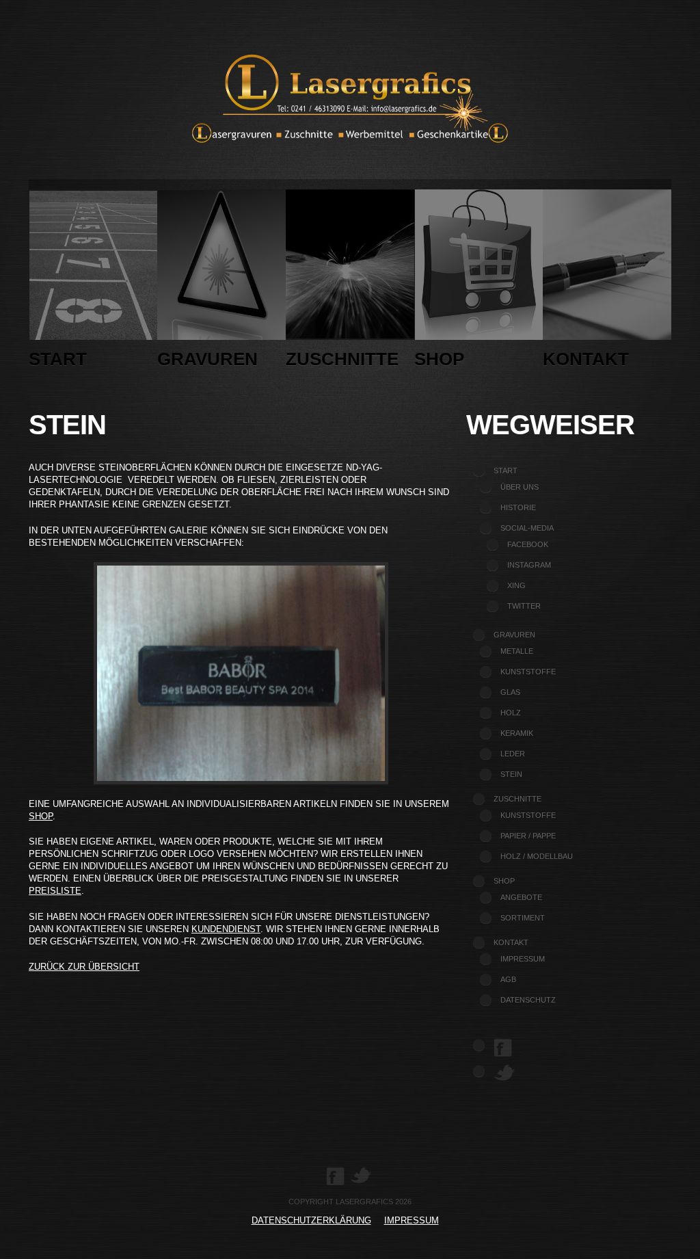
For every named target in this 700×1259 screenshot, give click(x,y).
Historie (518, 507)
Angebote (521, 897)
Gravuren (207, 359)
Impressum (522, 959)
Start (58, 359)
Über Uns (519, 487)
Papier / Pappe (528, 836)
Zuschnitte (342, 359)
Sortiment (522, 918)
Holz (510, 712)
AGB (508, 979)
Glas (510, 692)
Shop (439, 359)
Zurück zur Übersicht (84, 967)
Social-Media (527, 528)
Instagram (529, 565)
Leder (512, 754)
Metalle (516, 651)
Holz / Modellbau (536, 856)
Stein (511, 774)
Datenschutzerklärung (311, 1220)
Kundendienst (225, 929)
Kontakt (586, 359)
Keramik (516, 733)
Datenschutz (528, 1000)
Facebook (527, 544)
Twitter (524, 606)
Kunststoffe (528, 671)
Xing (516, 585)
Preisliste (55, 891)
